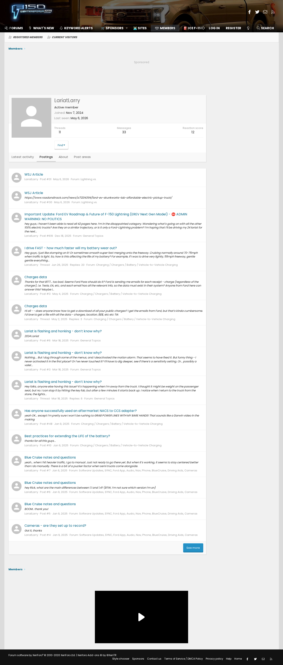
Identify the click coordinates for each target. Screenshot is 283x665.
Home (238, 658)
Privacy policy (214, 658)
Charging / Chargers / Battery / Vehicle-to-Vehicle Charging (137, 265)
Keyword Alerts (78, 28)
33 (124, 132)
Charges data (35, 277)
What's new (43, 28)
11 (60, 132)
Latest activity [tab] (23, 157)
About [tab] (63, 157)
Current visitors (64, 37)
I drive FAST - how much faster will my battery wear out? (70, 248)
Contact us (154, 658)
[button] (113, 28)
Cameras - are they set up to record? (55, 525)
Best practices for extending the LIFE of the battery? (67, 436)
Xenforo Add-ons (96, 655)
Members (167, 28)
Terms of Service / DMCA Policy (183, 658)
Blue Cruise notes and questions (50, 457)
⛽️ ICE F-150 (193, 28)
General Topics (93, 236)
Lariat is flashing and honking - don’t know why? (63, 331)
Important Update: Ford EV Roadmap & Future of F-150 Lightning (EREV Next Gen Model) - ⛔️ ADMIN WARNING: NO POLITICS (105, 216)
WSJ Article (33, 174)
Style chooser (120, 658)
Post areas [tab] (82, 157)
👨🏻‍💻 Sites (140, 28)
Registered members (27, 37)
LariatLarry (31, 179)
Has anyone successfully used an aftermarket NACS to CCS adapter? (80, 410)
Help (228, 658)
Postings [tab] (46, 157)
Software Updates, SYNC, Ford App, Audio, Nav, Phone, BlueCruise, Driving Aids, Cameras (138, 470)
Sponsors (138, 658)
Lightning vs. (89, 179)
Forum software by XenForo (42, 655)
